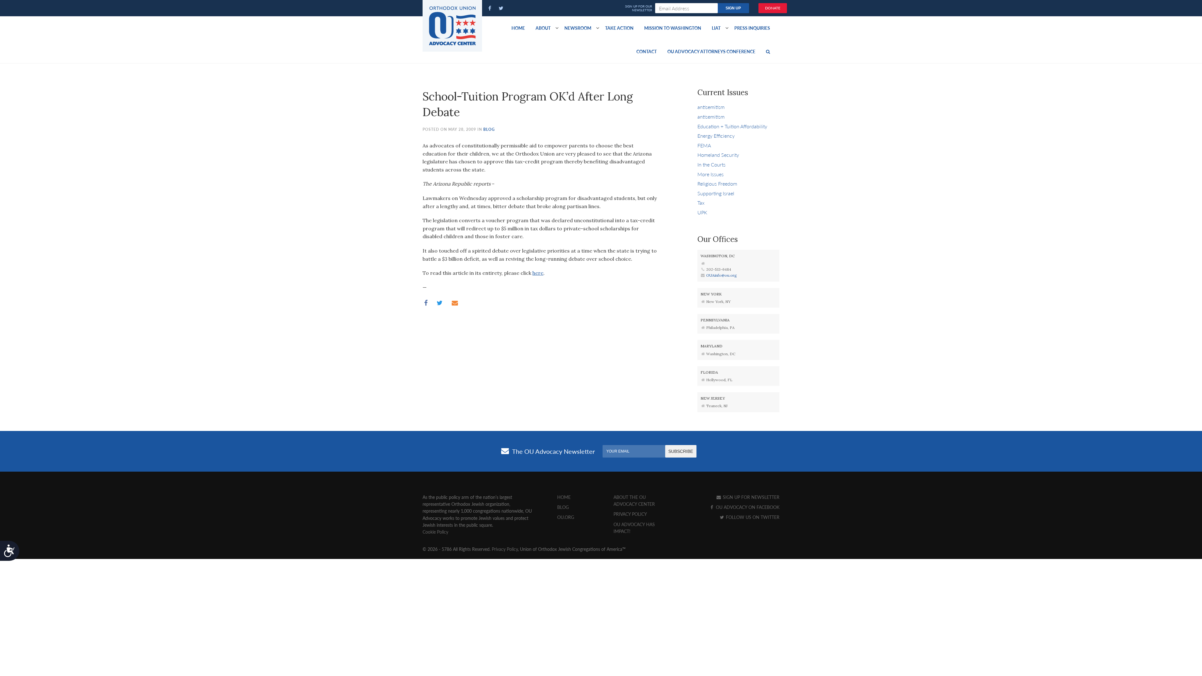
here (537, 273)
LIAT (716, 28)
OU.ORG (565, 517)
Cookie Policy (435, 532)
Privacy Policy (630, 514)
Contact (646, 51)
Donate (772, 8)
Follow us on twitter (752, 517)
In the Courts (711, 164)
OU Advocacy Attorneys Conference (711, 51)
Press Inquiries (752, 28)
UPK (702, 212)
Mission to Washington (672, 28)
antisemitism (711, 106)
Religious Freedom (717, 183)
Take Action (619, 28)
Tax (701, 202)
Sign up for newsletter (750, 497)
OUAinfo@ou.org (721, 275)
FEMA (704, 145)
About (543, 28)
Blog (489, 129)
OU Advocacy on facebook (747, 507)
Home (518, 28)
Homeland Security (718, 154)
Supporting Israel (715, 193)
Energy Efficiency (716, 135)
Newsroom (577, 28)
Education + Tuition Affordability (732, 126)
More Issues (710, 174)
